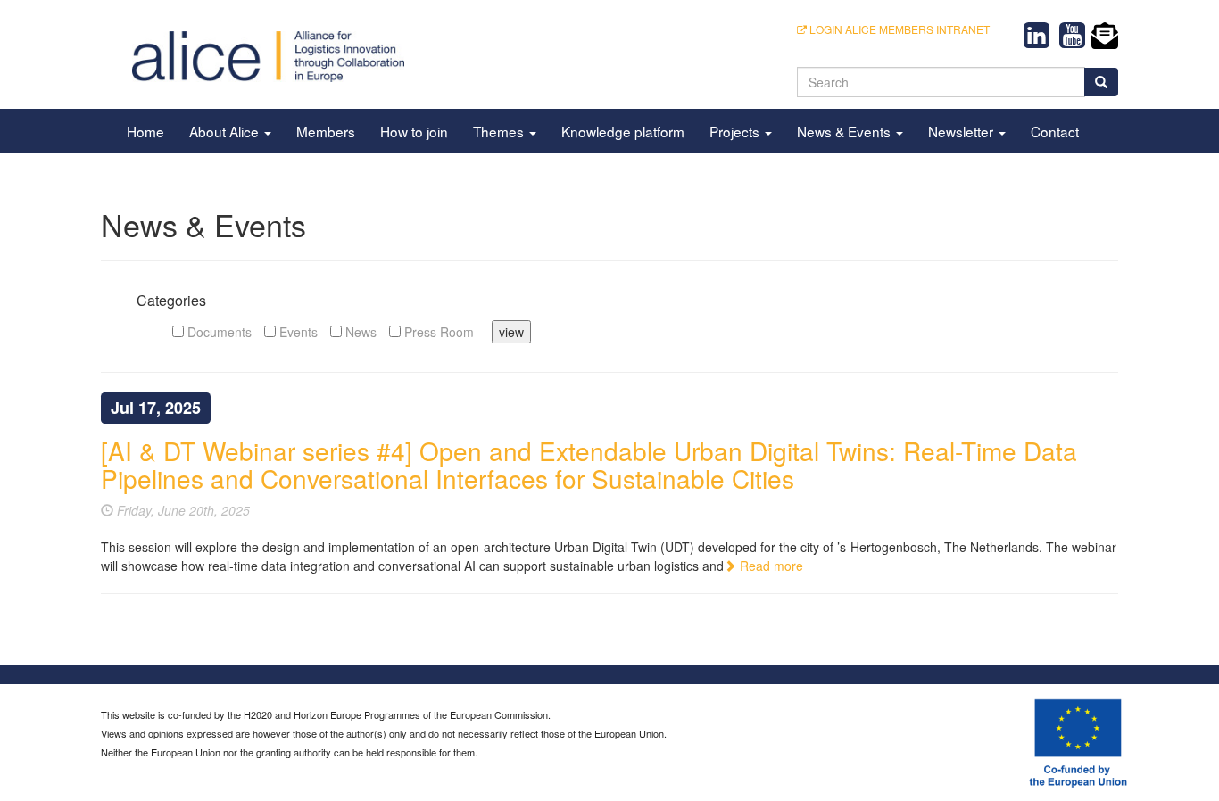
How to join (414, 131)
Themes (500, 131)
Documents (218, 332)
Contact (1055, 131)
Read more (769, 565)
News (359, 332)
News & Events (845, 131)
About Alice (225, 131)
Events (297, 332)
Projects (736, 131)
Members (325, 131)
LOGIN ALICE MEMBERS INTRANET (898, 29)
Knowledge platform (622, 131)
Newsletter (962, 131)
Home (145, 131)
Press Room (437, 332)
